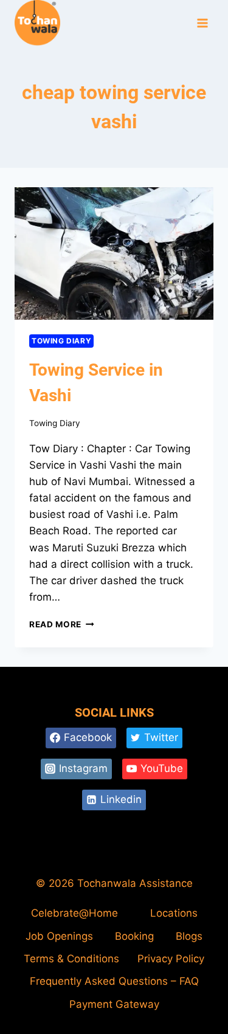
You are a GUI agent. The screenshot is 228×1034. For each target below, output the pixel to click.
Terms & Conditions (71, 959)
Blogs (189, 936)
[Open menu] (202, 23)
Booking (134, 936)
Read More (61, 624)
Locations (174, 913)
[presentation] (114, 253)
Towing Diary (61, 340)
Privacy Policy (170, 959)
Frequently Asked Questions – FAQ (114, 981)
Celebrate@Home (74, 913)
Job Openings (59, 936)
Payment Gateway (114, 1004)
